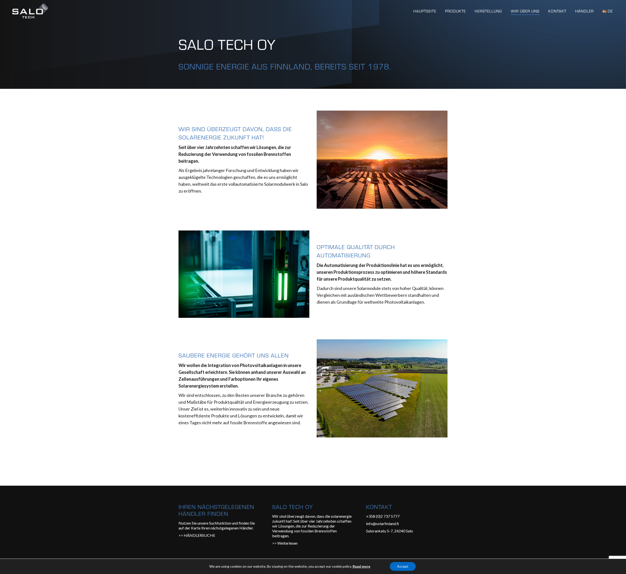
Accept (402, 566)
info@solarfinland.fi (382, 523)
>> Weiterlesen (285, 543)
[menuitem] (424, 11)
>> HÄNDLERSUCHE (197, 535)
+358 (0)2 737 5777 (383, 516)
